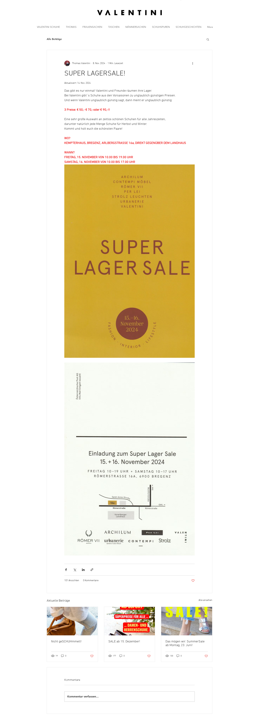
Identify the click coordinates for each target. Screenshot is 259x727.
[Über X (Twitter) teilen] (74, 569)
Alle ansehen (205, 600)
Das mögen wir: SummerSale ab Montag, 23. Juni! (185, 643)
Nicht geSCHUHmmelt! (66, 641)
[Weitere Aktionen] (192, 63)
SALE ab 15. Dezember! (124, 641)
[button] (225, 16)
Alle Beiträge (54, 39)
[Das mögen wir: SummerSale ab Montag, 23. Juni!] (186, 621)
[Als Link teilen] (92, 569)
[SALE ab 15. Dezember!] (129, 621)
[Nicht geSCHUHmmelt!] (72, 621)
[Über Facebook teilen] (66, 569)
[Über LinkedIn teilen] (83, 569)
